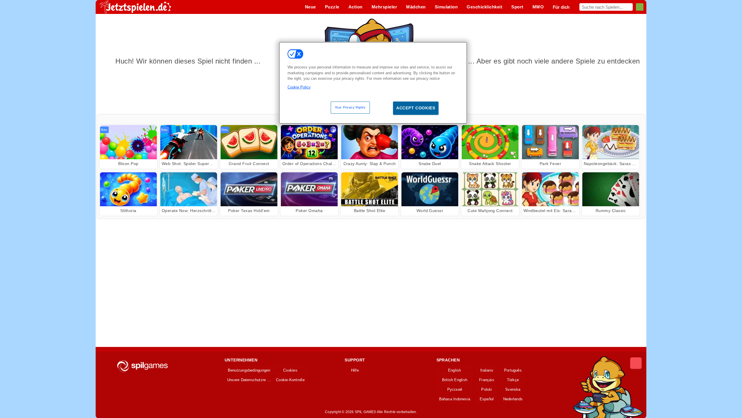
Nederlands (513, 399)
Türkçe (513, 380)
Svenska (513, 389)
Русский (454, 389)
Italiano (486, 370)
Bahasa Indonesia (454, 399)
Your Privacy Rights (350, 107)
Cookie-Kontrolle (290, 380)
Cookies (290, 370)
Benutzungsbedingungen (249, 370)
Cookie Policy (299, 87)
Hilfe (355, 370)
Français (486, 380)
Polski (486, 389)
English (454, 370)
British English (454, 380)
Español (487, 399)
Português (513, 370)
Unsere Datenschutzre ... (249, 380)
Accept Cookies (415, 108)
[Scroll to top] (636, 363)
